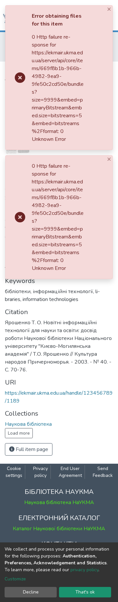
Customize (15, 579)
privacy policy (84, 570)
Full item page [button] (31, 449)
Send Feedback (103, 472)
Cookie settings (14, 472)
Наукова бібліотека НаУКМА (59, 502)
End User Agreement (70, 472)
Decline (31, 592)
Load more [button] (19, 433)
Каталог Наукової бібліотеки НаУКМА (59, 528)
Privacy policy (40, 472)
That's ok (85, 592)
